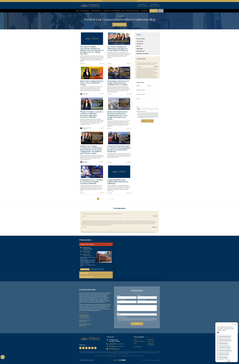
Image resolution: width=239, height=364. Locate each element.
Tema (118, 312)
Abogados (150, 339)
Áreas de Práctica (139, 341)
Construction (139, 43)
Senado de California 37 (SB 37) (111, 355)
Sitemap (158, 360)
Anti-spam (154, 360)
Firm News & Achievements (142, 53)
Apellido (150, 85)
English (161, 10)
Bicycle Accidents (140, 38)
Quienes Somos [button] (85, 11)
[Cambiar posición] (233, 324)
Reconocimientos (116, 10)
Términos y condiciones (141, 320)
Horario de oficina (97, 269)
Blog (123, 10)
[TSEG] (122, 360)
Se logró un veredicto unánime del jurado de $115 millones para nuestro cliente (119, 0)
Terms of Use (144, 360)
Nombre (138, 85)
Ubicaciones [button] (145, 11)
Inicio (77, 10)
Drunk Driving (139, 48)
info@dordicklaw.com (114, 348)
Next (112, 198)
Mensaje (138, 98)
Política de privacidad (134, 320)
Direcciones (84, 269)
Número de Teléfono (140, 89)
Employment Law (140, 51)
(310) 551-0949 (142, 6)
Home (117, 16)
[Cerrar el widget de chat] (236, 324)
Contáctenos (153, 10)
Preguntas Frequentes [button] (133, 11)
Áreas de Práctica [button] (97, 11)
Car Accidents (139, 41)
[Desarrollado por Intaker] (229, 361)
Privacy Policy (149, 360)
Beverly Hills (84, 273)
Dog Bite (138, 46)
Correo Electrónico (140, 94)
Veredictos (107, 10)
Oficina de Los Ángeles (87, 244)
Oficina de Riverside (86, 276)
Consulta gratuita (119, 24)
